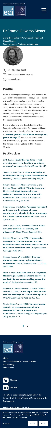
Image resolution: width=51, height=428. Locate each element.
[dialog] (25, 419)
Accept (43, 423)
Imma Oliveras (14, 79)
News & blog (8, 364)
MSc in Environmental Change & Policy (19, 361)
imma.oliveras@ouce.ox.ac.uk (20, 74)
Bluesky (13, 380)
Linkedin (13, 387)
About (5, 358)
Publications (8, 367)
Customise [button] (6, 423)
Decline (32, 423)
